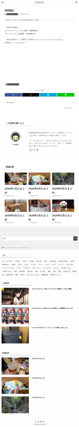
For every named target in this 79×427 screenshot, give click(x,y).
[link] (30, 150)
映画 (59, 271)
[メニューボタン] (2, 2)
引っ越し (42, 271)
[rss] (43, 422)
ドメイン (60, 264)
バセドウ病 (69, 264)
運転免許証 (44, 275)
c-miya (16, 144)
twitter (72, 261)
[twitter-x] (34, 150)
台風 (36, 271)
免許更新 (22, 271)
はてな (20, 264)
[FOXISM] (39, 2)
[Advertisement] (39, 62)
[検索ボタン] (76, 2)
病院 (16, 275)
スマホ (47, 264)
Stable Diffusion (63, 261)
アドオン (33, 264)
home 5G (38, 261)
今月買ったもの (7, 271)
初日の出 (30, 271)
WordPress (5, 264)
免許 (15, 271)
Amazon (17, 261)
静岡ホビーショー (56, 275)
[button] (13, 95)
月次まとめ (66, 271)
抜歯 (49, 271)
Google (31, 261)
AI (3, 261)
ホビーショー (37, 268)
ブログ (19, 268)
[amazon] (37, 150)
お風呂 (13, 264)
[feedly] (41, 422)
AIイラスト (9, 261)
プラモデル (26, 268)
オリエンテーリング (12, 14)
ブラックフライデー (8, 268)
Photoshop (53, 261)
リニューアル (47, 268)
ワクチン (56, 268)
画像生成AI (9, 275)
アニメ (41, 264)
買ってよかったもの (33, 275)
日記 (54, 271)
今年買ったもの (66, 268)
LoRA (45, 261)
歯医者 (75, 271)
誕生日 (22, 275)
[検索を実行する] (75, 238)
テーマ (54, 264)
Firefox (25, 261)
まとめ (26, 264)
